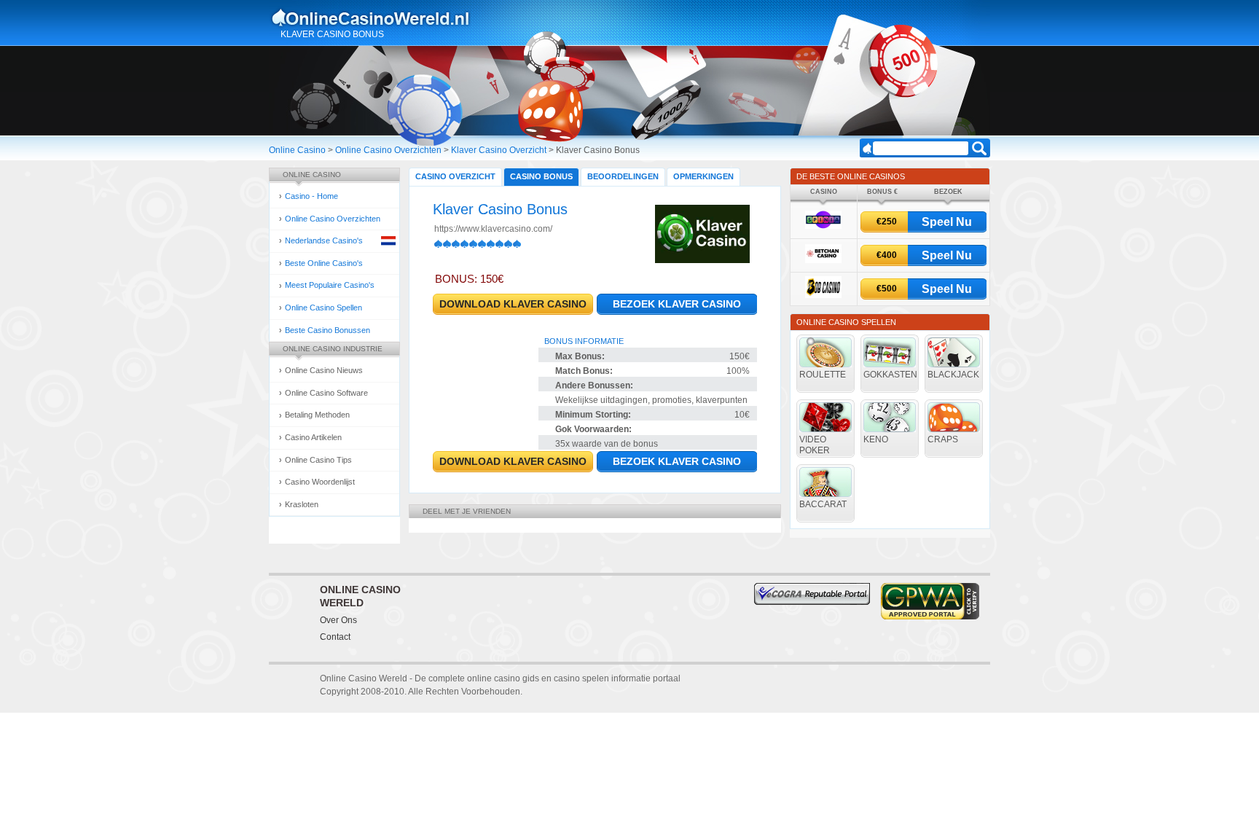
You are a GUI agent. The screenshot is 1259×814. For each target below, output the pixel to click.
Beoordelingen (623, 176)
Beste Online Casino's (324, 263)
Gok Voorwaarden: (593, 429)
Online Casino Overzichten (388, 150)
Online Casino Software (326, 392)
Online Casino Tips (318, 459)
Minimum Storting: (593, 415)
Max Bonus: (580, 356)
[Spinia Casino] (823, 226)
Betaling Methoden (317, 414)
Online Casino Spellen (323, 307)
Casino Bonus (541, 176)
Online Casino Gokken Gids (377, 17)
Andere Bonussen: (594, 385)
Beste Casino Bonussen (327, 330)
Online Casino (297, 150)
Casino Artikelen (313, 437)
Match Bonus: (584, 371)
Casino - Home (311, 196)
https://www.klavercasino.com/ (493, 229)
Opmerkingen (703, 176)
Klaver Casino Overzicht (498, 150)
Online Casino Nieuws (324, 370)
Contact (335, 637)
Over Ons (338, 620)
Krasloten (301, 504)
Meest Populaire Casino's (329, 285)
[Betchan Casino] (823, 261)
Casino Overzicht (455, 176)
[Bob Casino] (823, 295)
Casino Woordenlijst (320, 481)
